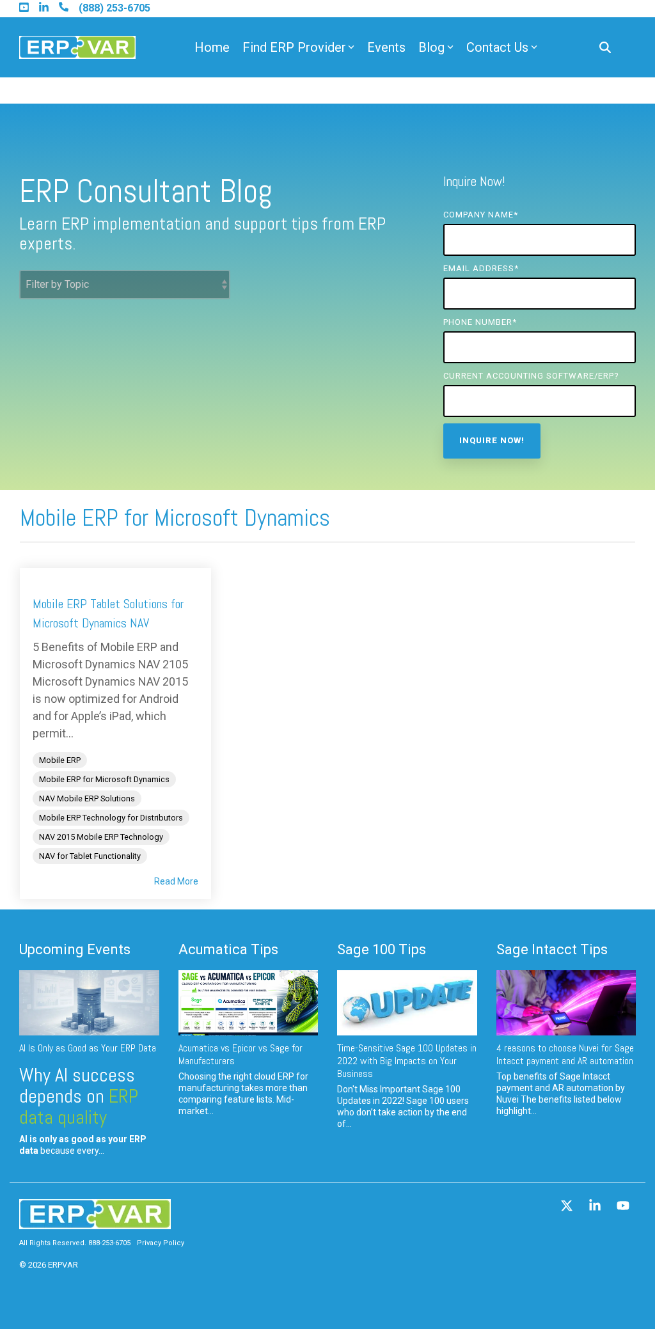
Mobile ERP (60, 760)
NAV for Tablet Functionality (90, 856)
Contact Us (497, 47)
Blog (431, 47)
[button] (568, 1207)
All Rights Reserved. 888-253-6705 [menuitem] (74, 1243)
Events (386, 47)
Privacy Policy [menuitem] (160, 1243)
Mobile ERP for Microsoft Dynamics (104, 779)
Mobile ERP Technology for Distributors (111, 817)
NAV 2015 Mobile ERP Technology (101, 837)
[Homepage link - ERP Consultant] (95, 1223)
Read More (176, 881)
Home (212, 47)
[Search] (605, 48)
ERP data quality (78, 1106)
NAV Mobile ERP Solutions (87, 798)
